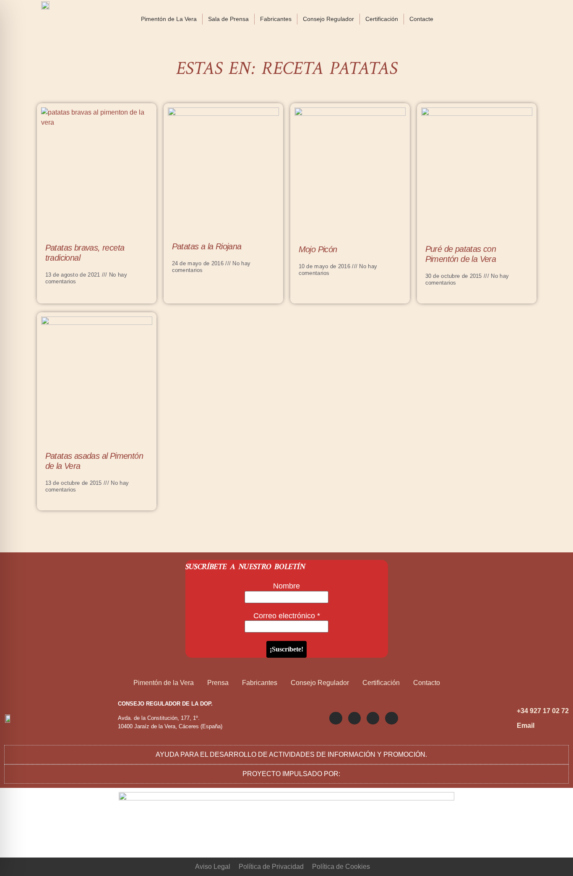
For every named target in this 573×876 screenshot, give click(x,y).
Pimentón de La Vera (169, 19)
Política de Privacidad (271, 866)
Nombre (286, 586)
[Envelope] (391, 718)
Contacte (421, 19)
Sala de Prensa (228, 19)
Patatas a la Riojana (207, 246)
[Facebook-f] (373, 718)
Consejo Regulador (328, 19)
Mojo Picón (318, 249)
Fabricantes (276, 19)
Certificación (381, 19)
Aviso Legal (212, 866)
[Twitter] (354, 718)
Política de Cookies (341, 866)
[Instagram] (335, 718)
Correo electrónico (286, 616)
